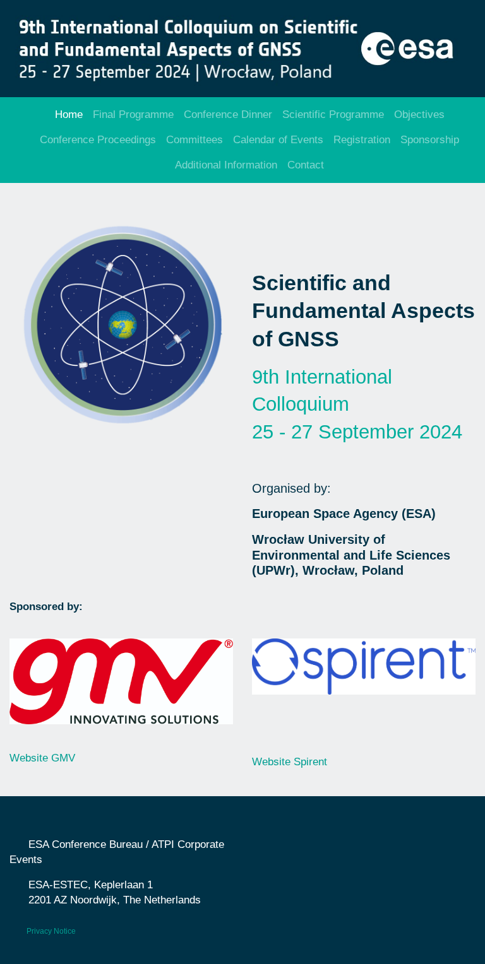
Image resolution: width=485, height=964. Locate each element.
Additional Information (226, 165)
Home (69, 114)
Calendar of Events (278, 140)
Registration (361, 140)
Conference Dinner (228, 114)
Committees (194, 140)
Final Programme (133, 114)
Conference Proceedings (98, 140)
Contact (305, 165)
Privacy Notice (51, 931)
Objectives (419, 114)
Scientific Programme (333, 114)
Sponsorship (429, 140)
